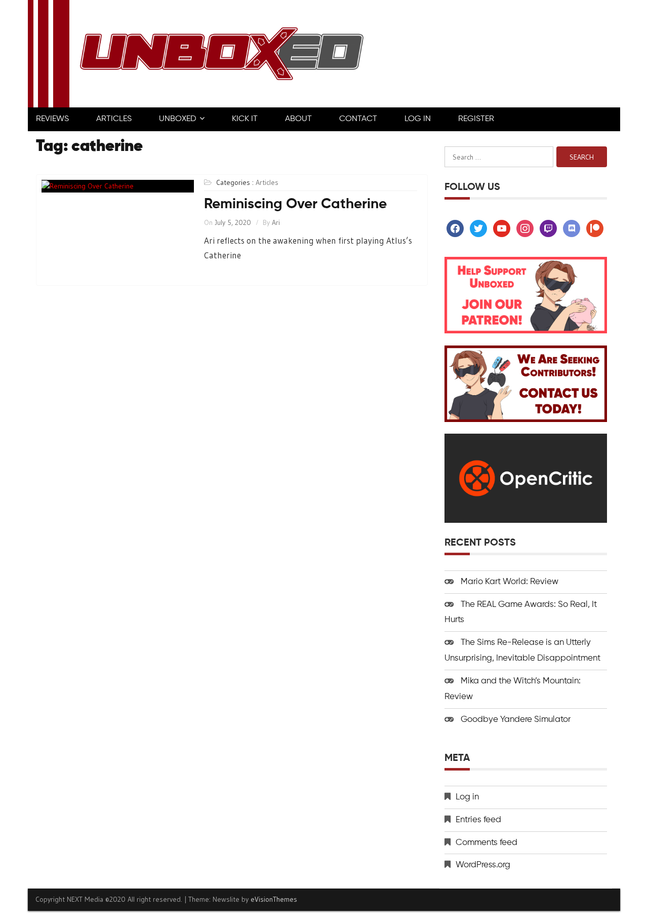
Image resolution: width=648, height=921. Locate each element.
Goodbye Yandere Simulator (516, 719)
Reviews (52, 119)
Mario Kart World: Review (509, 582)
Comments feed (486, 842)
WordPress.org (483, 865)
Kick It (245, 119)
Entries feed (478, 820)
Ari (276, 222)
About (298, 119)
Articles (114, 119)
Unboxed (177, 119)
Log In (417, 119)
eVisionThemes (274, 899)
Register (476, 119)
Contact (358, 119)
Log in (467, 797)
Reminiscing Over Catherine (295, 204)
